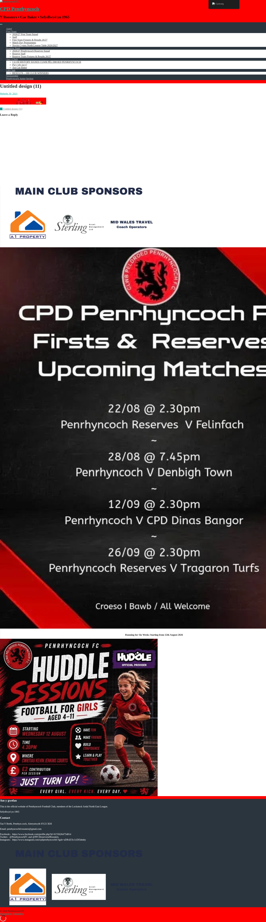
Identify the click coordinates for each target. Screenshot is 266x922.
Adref (9, 29)
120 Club (10, 70)
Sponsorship (12, 76)
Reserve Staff (18, 53)
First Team (11, 31)
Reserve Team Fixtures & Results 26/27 (31, 56)
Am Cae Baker (19, 67)
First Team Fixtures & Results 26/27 (29, 40)
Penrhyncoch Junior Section (19, 78)
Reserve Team (13, 48)
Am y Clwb (12, 59)
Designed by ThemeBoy (12, 913)
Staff (14, 37)
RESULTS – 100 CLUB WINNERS (30, 73)
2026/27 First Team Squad (25, 34)
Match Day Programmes (24, 42)
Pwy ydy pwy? (19, 64)
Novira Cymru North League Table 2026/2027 (35, 45)
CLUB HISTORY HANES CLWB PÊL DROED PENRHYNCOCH (46, 62)
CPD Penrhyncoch (19, 9)
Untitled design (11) (11, 109)
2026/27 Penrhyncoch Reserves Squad (31, 51)
